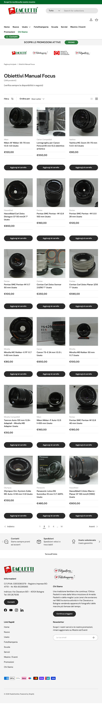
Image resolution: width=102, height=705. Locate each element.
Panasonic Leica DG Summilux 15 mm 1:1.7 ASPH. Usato (50, 494)
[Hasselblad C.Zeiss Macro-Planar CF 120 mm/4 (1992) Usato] (83, 470)
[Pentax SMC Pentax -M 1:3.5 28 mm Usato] (83, 192)
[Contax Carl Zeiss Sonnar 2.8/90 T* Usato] (51, 263)
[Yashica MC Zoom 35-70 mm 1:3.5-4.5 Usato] (83, 121)
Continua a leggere (64, 614)
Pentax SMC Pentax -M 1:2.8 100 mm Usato (50, 215)
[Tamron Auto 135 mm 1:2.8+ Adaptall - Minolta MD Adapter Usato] (18, 399)
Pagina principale (10, 64)
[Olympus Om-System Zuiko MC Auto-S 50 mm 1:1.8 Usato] (18, 470)
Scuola (54, 27)
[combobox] (72, 10)
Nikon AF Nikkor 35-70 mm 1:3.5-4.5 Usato (17, 144)
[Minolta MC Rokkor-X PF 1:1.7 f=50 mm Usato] (18, 331)
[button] (96, 19)
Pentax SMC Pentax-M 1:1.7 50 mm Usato (17, 286)
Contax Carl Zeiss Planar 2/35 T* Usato (83, 286)
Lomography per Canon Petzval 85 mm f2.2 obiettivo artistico (50, 145)
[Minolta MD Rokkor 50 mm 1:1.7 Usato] (83, 331)
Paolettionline (14, 694)
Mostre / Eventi (77, 27)
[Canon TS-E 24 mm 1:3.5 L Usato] (51, 331)
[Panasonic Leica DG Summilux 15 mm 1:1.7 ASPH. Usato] (51, 470)
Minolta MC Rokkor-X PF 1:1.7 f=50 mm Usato (18, 354)
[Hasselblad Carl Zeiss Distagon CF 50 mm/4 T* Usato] (18, 192)
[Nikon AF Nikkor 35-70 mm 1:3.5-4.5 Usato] (18, 121)
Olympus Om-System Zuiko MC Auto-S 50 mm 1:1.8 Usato (18, 492)
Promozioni (9, 32)
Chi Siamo (23, 32)
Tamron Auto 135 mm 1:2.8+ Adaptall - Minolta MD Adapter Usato (17, 423)
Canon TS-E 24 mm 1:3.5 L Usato (49, 354)
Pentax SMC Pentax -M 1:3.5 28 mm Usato (83, 215)
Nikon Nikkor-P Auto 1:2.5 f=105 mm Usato (49, 422)
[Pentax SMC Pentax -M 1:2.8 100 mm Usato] (51, 192)
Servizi (64, 27)
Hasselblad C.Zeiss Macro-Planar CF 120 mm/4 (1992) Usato (82, 494)
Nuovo (16, 27)
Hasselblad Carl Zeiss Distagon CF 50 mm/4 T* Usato (16, 216)
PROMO (71, 42)
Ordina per (25, 98)
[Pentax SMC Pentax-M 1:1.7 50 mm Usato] (18, 263)
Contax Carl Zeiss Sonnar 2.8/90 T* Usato (49, 286)
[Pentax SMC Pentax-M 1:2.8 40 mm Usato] (83, 399)
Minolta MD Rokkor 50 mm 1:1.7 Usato (82, 354)
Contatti (11, 602)
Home (7, 27)
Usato (6, 637)
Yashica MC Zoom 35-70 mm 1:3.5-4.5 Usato (83, 144)
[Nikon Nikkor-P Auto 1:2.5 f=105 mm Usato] (51, 399)
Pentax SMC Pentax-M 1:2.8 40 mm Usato (82, 422)
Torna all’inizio (51, 554)
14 (62, 526)
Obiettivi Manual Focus (27, 64)
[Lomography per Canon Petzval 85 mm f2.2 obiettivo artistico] (51, 121)
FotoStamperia (41, 27)
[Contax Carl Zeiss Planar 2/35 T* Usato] (83, 263)
